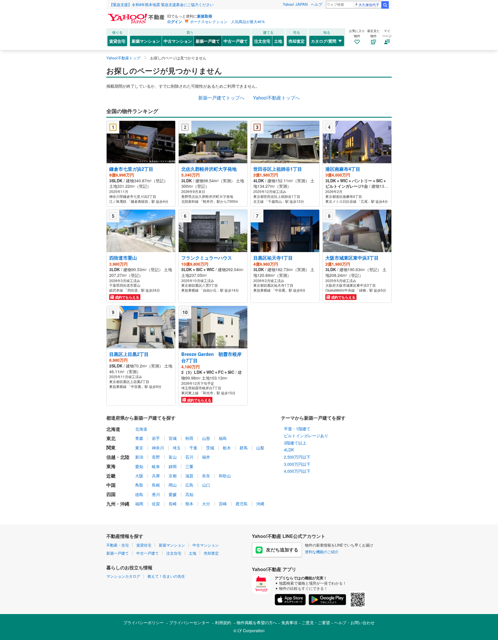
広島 (189, 485)
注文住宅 (262, 41)
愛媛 (173, 494)
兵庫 (156, 475)
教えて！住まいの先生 (166, 576)
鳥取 (139, 485)
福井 (206, 457)
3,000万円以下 (297, 464)
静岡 (173, 466)
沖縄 (260, 503)
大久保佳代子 (369, 4)
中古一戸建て (236, 41)
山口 (206, 485)
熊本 (189, 503)
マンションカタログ (123, 576)
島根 (156, 485)
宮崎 (223, 503)
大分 (206, 503)
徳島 (139, 494)
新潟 (139, 457)
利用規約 (223, 622)
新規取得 (204, 16)
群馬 (243, 448)
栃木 (227, 448)
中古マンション (178, 41)
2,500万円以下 (297, 457)
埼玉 (177, 448)
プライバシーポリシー (143, 622)
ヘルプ (316, 4)
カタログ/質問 (323, 41)
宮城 (173, 438)
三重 (189, 466)
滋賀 (189, 475)
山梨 (260, 448)
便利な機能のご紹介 (322, 551)
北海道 (141, 429)
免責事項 (289, 622)
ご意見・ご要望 (316, 622)
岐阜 (156, 466)
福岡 (139, 503)
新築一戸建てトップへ (221, 97)
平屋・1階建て (297, 428)
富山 (173, 457)
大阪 (139, 475)
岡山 (173, 485)
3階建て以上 (295, 443)
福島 (223, 438)
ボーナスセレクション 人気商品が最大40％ (227, 21)
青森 (139, 438)
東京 (139, 448)
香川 (156, 494)
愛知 (139, 466)
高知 (189, 494)
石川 (189, 457)
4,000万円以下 (297, 471)
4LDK (289, 450)
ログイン (174, 21)
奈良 (206, 475)
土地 (278, 41)
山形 (206, 438)
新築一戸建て (208, 41)
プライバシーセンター (189, 622)
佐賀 (156, 503)
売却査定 (296, 41)
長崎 (173, 503)
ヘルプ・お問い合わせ (354, 622)
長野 (156, 457)
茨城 (210, 448)
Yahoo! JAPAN (295, 4)
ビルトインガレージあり (306, 435)
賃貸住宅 (117, 41)
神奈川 (158, 448)
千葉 (193, 448)
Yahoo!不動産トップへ (276, 97)
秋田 (189, 438)
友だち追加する (282, 549)
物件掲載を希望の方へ (257, 622)
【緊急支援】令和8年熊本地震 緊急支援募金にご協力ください (161, 4)
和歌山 (225, 475)
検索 (385, 5)
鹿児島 (241, 503)
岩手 (156, 438)
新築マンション (146, 41)
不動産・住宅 (117, 545)
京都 (173, 475)
